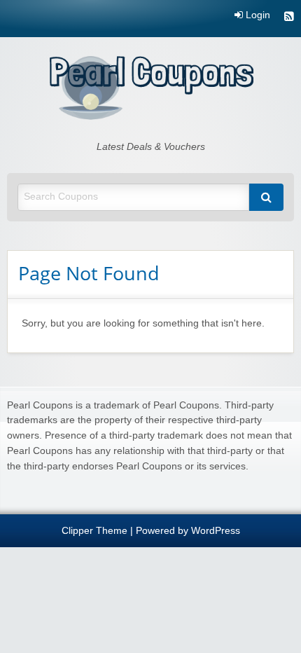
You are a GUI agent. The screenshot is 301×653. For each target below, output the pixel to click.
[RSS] (289, 18)
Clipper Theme (94, 530)
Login (256, 15)
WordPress (215, 530)
